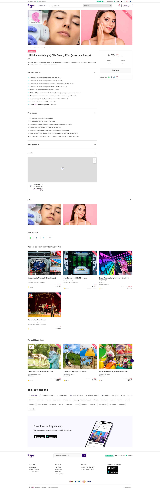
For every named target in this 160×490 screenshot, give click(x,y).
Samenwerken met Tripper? (88, 467)
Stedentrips (69, 404)
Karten (127, 400)
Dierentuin (31, 400)
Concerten (84, 404)
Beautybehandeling (46, 47)
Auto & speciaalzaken (48, 395)
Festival (61, 404)
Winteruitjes (113, 404)
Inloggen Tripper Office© (87, 469)
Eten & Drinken (63, 395)
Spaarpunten (58, 469)
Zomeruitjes (32, 408)
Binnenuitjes (53, 404)
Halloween (92, 404)
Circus (77, 404)
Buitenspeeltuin (78, 400)
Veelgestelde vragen (34, 469)
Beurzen (120, 400)
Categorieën (41, 5)
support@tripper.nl (33, 471)
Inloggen (127, 6)
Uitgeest (31, 58)
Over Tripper (58, 467)
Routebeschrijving (38, 190)
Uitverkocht (115, 70)
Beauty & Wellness (36, 47)
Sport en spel (56, 400)
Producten (106, 395)
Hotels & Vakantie (93, 395)
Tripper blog (58, 471)
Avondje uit (115, 395)
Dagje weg (34, 395)
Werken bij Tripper (59, 473)
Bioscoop (112, 400)
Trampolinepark (102, 404)
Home (29, 47)
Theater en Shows (42, 404)
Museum (48, 400)
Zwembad (88, 400)
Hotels (123, 395)
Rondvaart (104, 400)
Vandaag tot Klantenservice (37, 1)
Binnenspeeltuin (67, 400)
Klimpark (96, 400)
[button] (119, 5)
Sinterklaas (122, 404)
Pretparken (40, 400)
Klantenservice (32, 467)
